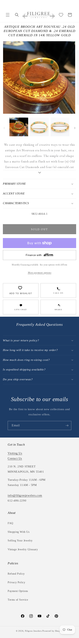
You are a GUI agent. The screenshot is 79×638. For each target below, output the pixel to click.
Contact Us (15, 458)
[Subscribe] (67, 425)
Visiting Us (15, 453)
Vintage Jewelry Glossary (23, 549)
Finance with (39, 255)
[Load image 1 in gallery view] (18, 127)
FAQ (10, 523)
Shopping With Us (19, 531)
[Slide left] (4, 128)
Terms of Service (18, 599)
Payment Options (18, 591)
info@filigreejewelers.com (25, 495)
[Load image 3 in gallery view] (60, 127)
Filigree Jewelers (33, 631)
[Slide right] (75, 128)
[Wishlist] (61, 15)
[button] (7, 15)
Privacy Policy (16, 582)
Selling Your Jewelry (20, 540)
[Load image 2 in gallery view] (39, 127)
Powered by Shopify (52, 631)
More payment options (39, 272)
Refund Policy (16, 573)
